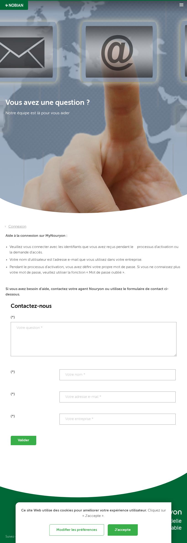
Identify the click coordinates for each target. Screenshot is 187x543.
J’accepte (123, 530)
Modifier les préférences (76, 530)
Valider (23, 440)
